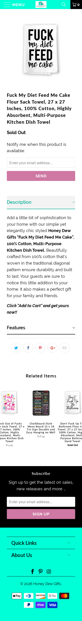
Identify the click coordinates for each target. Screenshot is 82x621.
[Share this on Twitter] (16, 348)
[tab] (41, 202)
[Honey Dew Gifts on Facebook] (32, 572)
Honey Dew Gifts (47, 584)
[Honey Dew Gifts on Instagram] (49, 572)
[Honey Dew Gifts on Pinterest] (40, 572)
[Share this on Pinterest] (40, 348)
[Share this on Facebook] (28, 348)
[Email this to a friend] (64, 348)
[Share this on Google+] (52, 348)
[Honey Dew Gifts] (41, 4)
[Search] (65, 4)
